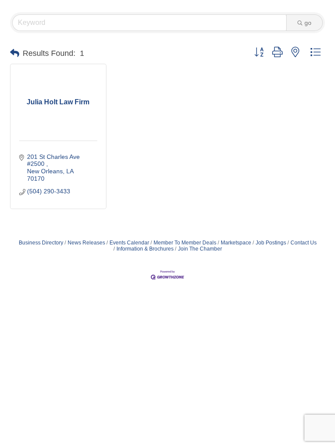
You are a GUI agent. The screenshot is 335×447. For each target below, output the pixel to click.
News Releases (86, 243)
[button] (14, 53)
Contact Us (304, 243)
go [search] (307, 22)
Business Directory (41, 243)
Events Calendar (129, 243)
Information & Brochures (145, 249)
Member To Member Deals (185, 243)
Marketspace (236, 243)
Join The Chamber (200, 249)
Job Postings (271, 243)
